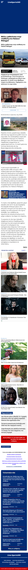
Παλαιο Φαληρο (6, 446)
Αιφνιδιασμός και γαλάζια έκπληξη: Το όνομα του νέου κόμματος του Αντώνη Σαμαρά (13, 430)
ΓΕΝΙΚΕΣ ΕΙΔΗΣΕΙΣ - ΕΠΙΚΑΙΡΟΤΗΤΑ (6, 71)
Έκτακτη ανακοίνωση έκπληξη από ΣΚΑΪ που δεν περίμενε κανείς (13, 424)
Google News (6, 439)
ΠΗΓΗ (25, 247)
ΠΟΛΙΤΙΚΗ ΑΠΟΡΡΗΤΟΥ (18, 560)
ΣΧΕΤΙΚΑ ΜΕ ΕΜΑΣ (14, 564)
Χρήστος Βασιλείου (15, 71)
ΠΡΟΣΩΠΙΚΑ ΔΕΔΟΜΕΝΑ (8, 562)
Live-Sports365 (14, 555)
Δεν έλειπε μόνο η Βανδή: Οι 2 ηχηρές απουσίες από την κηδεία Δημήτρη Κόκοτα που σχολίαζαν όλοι (14, 418)
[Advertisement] (14, 19)
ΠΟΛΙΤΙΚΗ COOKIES (21, 562)
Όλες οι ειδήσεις (14, 548)
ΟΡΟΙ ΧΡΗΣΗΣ (7, 560)
